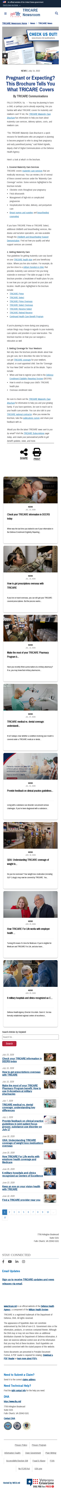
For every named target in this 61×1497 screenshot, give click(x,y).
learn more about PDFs (27, 1358)
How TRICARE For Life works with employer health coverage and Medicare (21, 1159)
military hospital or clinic (33, 267)
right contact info (18, 1390)
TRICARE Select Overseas (21, 305)
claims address (29, 1379)
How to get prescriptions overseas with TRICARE (21, 1073)
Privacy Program (39, 1445)
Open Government (33, 1452)
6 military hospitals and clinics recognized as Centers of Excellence (22, 1174)
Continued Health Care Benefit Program (26, 316)
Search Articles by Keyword (14, 1032)
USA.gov (38, 1468)
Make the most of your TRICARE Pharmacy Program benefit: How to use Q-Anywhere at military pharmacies (21, 1090)
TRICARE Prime (17, 293)
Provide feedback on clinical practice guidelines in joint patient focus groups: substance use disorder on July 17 (22, 1125)
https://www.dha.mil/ (12, 1401)
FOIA (52, 1460)
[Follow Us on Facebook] (3, 1262)
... (53, 1212)
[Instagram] (23, 1262)
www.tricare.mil (10, 1306)
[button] (12, 5)
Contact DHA (9, 1418)
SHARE (24, 457)
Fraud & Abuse (39, 1460)
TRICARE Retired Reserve (21, 312)
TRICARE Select (17, 297)
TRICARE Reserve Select (21, 309)
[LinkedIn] (16, 1262)
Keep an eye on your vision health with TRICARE (21, 1188)
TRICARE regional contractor (19, 414)
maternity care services (32, 170)
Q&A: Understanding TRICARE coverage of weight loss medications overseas (22, 1143)
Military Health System (38, 1309)
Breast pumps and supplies (21, 212)
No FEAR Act (24, 1468)
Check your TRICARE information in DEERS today (22, 1060)
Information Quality (12, 1452)
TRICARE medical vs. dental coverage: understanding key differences (18, 1107)
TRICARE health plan (23, 259)
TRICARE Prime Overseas (21, 301)
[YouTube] (10, 1262)
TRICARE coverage (22, 359)
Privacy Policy (21, 1445)
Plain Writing (50, 1452)
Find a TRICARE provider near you (21, 1200)
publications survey (31, 418)
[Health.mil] (17, 1425)
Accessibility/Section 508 (17, 1460)
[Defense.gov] (8, 1425)
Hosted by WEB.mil (11, 1482)
